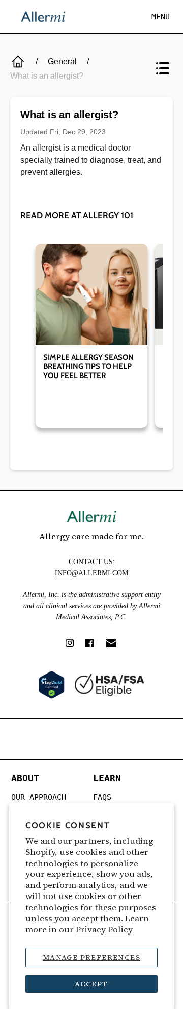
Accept (91, 984)
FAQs (102, 797)
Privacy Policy (104, 930)
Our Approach (38, 797)
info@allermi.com (91, 573)
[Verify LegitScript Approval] (52, 685)
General (62, 61)
